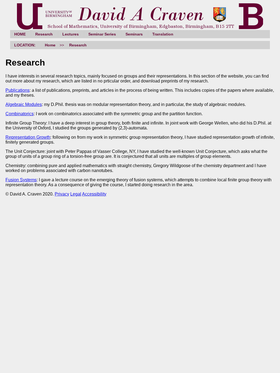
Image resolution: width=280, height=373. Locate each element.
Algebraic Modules (23, 104)
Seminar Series (102, 34)
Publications (17, 90)
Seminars (134, 34)
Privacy (62, 194)
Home (50, 45)
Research (44, 34)
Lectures (70, 34)
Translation (162, 34)
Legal (75, 194)
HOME (20, 34)
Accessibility (94, 194)
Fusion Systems (21, 179)
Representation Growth (27, 137)
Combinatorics (19, 113)
